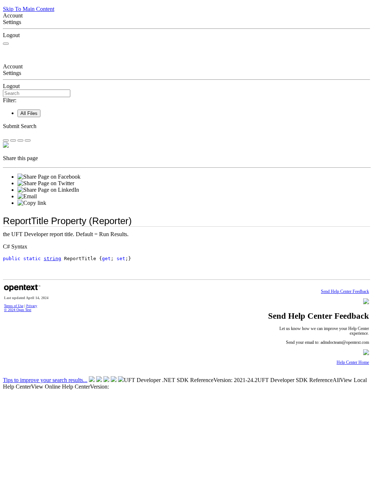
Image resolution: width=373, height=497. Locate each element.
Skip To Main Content (28, 9)
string (52, 258)
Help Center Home (353, 362)
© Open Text (17, 310)
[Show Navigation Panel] (6, 44)
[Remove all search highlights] (20, 140)
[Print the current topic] (28, 140)
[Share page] (6, 140)
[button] (186, 126)
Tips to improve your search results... (45, 380)
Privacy (31, 306)
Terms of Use (13, 306)
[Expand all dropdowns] (13, 140)
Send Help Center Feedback (345, 291)
